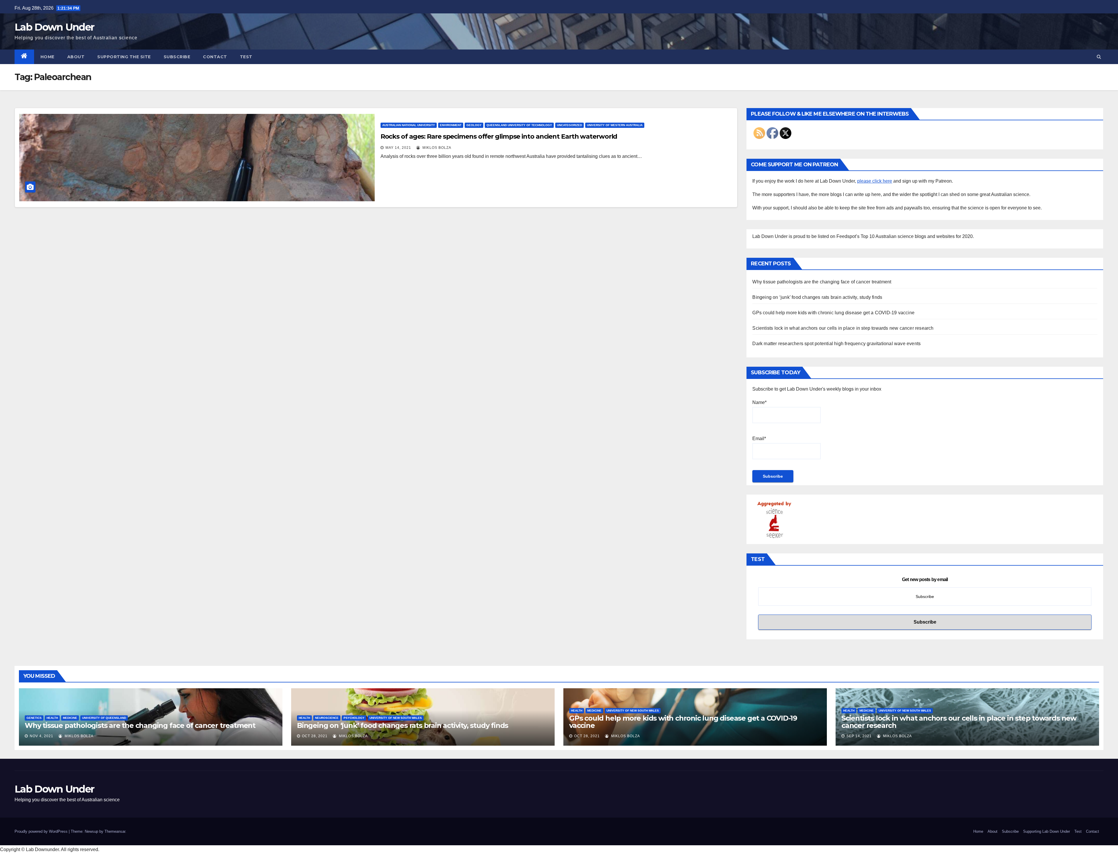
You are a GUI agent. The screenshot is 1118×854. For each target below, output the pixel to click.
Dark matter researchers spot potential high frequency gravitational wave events (836, 343)
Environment (450, 125)
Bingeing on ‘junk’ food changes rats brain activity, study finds (817, 297)
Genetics (34, 717)
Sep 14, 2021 (859, 736)
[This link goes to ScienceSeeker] (774, 519)
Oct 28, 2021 (315, 736)
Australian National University (408, 125)
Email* (759, 438)
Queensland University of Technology (519, 125)
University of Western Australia (615, 125)
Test (246, 56)
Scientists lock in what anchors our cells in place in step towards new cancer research (842, 328)
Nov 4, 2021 (41, 736)
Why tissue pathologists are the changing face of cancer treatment (821, 281)
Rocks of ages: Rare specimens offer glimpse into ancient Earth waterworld (499, 136)
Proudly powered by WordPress (42, 831)
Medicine (70, 717)
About (76, 56)
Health (52, 717)
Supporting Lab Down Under (1046, 831)
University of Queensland (104, 717)
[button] (1099, 56)
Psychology (354, 717)
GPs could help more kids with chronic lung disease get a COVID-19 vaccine (833, 312)
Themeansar (115, 831)
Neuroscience (327, 717)
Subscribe (177, 56)
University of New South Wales (395, 717)
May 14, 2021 (398, 148)
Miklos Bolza (436, 148)
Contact (215, 56)
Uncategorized (569, 125)
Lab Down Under (54, 27)
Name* (759, 402)
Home (47, 56)
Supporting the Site (124, 56)
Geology (474, 125)
